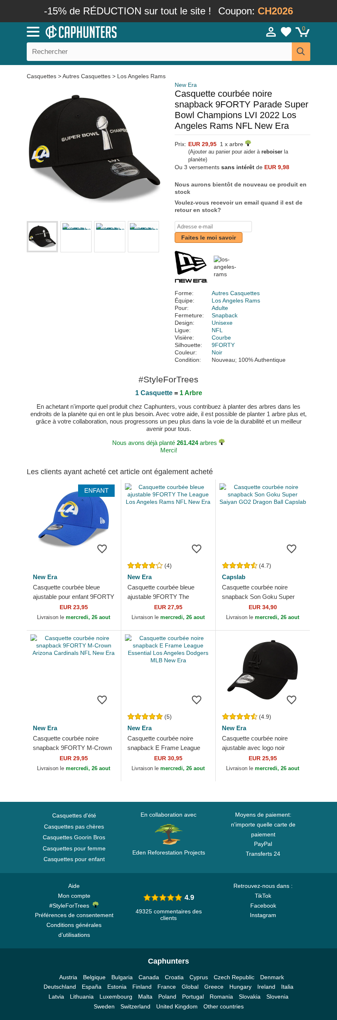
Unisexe (222, 322)
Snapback (225, 315)
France (166, 986)
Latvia (56, 996)
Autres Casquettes (86, 76)
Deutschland (60, 986)
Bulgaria (122, 977)
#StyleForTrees (70, 905)
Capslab (233, 576)
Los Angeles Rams (141, 76)
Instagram (263, 915)
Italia (287, 986)
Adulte (220, 308)
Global (190, 986)
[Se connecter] (271, 31)
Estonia (117, 986)
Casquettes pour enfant (74, 859)
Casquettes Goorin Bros (74, 837)
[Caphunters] (107, 31)
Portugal (193, 996)
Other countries (223, 1006)
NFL (217, 330)
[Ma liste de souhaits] (286, 31)
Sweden (104, 1006)
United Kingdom (177, 1006)
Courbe (221, 337)
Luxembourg (115, 996)
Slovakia (250, 996)
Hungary (240, 986)
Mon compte (74, 895)
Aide (74, 886)
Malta (145, 996)
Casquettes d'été (74, 815)
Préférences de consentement (74, 915)
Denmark (272, 977)
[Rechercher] (301, 51)
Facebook (263, 905)
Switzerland (135, 1006)
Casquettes (42, 76)
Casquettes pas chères (74, 826)
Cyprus (198, 977)
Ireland (266, 986)
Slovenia (277, 996)
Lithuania (82, 996)
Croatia (174, 977)
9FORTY (223, 345)
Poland (167, 996)
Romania (221, 996)
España (92, 986)
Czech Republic (234, 977)
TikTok (263, 895)
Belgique (94, 977)
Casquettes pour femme (74, 848)
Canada (148, 977)
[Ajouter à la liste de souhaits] (102, 548)
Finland (142, 986)
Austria (68, 977)
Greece (214, 986)
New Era (186, 85)
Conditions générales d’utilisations (74, 930)
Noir (217, 352)
